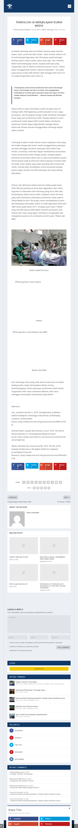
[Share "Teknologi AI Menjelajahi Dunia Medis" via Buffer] (48, 482)
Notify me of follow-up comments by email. (24, 646)
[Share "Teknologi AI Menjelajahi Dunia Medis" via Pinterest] (40, 482)
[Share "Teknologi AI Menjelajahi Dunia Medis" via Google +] (32, 482)
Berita (26, 700)
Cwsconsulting (14, 772)
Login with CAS (39, 669)
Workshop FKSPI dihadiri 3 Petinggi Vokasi (30, 690)
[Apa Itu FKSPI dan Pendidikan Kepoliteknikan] (12, 715)
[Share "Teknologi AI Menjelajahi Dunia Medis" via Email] (56, 482)
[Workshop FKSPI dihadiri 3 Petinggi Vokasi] (12, 691)
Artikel (43, 30)
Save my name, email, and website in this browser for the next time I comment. (36, 643)
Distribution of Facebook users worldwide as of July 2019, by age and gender (52, 585)
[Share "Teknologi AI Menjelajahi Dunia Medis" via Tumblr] (36, 482)
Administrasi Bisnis (16, 779)
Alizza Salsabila (25, 30)
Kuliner (40, 684)
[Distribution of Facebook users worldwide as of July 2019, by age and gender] (54, 572)
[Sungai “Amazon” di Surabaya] (12, 683)
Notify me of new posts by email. (21, 650)
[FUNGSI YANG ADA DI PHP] (23, 545)
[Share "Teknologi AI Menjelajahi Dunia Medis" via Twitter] (28, 482)
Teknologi (49, 30)
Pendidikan (46, 684)
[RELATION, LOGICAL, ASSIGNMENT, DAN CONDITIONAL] (54, 545)
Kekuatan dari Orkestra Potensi (27, 706)
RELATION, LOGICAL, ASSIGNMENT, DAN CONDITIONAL (53, 558)
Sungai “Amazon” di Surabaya (26, 682)
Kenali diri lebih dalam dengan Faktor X (25, 787)
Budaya (30, 684)
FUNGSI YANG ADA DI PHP (18, 557)
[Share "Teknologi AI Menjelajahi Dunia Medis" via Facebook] (24, 482)
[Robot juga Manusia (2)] (23, 572)
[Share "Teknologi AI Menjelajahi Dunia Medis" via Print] (60, 482)
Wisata (62, 684)
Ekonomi (35, 684)
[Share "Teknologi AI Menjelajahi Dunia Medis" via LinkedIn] (44, 482)
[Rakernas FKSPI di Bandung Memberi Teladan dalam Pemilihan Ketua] (12, 699)
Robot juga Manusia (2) (18, 584)
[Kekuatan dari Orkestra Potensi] (12, 707)
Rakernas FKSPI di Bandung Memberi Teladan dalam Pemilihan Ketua (40, 698)
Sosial (51, 684)
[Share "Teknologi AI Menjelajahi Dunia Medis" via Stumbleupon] (52, 482)
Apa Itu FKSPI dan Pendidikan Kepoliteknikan (31, 715)
